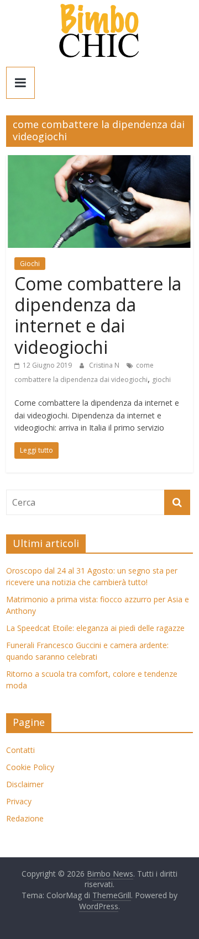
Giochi (30, 263)
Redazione (25, 818)
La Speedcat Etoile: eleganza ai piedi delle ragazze (95, 628)
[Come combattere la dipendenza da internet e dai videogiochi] (99, 162)
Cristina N (105, 365)
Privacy (19, 801)
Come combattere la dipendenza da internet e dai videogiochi (97, 315)
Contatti (20, 750)
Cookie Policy (30, 767)
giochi (161, 379)
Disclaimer (25, 784)
